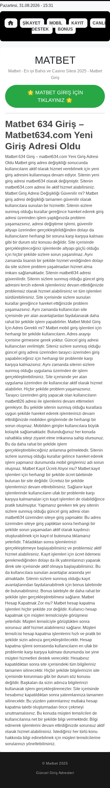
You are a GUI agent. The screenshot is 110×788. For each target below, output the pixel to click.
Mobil (56, 23)
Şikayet (32, 23)
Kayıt (78, 23)
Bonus (65, 29)
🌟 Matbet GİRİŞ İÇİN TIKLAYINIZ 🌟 (55, 96)
